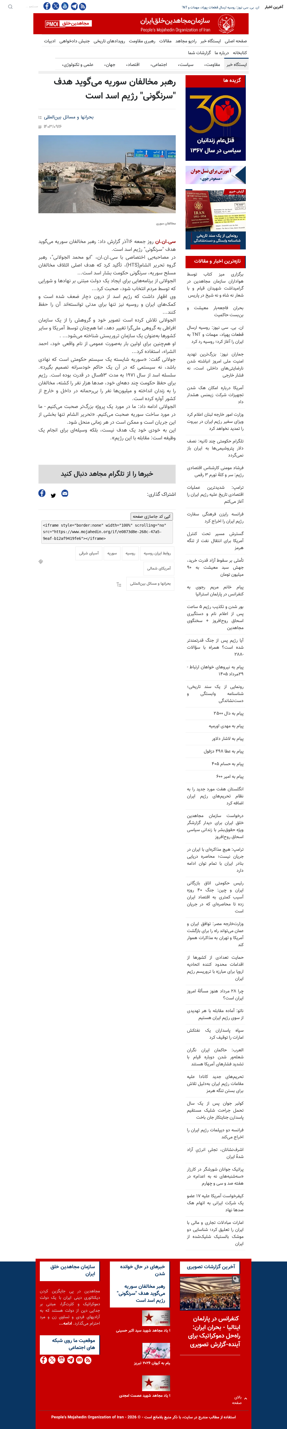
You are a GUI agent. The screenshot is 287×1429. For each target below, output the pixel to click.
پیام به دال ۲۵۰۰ (229, 713)
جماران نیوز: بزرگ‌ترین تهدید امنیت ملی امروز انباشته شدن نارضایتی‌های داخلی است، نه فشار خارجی (192, 7)
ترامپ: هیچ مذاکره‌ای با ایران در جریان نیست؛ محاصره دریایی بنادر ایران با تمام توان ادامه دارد (215, 860)
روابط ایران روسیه (157, 554)
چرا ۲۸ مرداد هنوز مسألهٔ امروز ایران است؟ (215, 995)
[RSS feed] (82, 6)
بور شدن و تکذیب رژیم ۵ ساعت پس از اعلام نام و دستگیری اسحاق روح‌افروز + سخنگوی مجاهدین (215, 618)
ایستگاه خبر (210, 41)
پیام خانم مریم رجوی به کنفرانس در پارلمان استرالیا (215, 591)
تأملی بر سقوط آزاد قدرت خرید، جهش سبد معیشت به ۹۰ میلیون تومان (215, 567)
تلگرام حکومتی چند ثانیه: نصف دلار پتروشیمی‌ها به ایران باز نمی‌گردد (215, 448)
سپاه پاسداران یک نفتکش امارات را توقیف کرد (215, 1034)
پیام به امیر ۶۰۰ (230, 776)
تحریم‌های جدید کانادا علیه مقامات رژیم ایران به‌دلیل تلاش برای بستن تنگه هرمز (215, 1084)
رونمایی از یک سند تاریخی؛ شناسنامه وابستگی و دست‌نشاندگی (215, 694)
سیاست (185, 64)
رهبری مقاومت (142, 41)
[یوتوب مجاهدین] (64, 6)
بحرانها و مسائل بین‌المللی (69, 117)
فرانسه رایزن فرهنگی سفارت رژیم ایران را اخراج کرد (215, 518)
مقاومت (212, 64)
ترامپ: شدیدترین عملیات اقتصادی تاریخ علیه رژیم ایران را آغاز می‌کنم (215, 494)
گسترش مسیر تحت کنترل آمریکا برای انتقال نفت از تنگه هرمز (215, 541)
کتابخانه (240, 53)
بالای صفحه (238, 1398)
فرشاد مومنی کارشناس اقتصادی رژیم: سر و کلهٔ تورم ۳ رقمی (215, 472)
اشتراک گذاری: (161, 495)
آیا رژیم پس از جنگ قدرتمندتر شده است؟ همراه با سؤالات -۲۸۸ (215, 647)
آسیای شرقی (89, 554)
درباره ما (222, 53)
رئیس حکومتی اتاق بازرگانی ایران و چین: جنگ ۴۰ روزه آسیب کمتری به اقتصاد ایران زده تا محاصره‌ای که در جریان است (215, 897)
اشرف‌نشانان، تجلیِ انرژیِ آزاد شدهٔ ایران (215, 1153)
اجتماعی (158, 64)
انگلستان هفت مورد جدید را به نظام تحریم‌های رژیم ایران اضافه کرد (215, 796)
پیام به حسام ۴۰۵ (228, 764)
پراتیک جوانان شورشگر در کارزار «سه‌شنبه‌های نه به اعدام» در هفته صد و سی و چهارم (215, 1176)
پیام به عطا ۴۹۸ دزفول (224, 751)
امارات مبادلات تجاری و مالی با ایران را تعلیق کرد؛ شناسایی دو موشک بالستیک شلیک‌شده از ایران (215, 1233)
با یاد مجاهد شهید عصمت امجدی (145, 1396)
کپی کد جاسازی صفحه (152, 516)
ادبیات (49, 41)
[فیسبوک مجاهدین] (47, 6)
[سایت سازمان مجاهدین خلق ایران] (141, 23)
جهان (109, 64)
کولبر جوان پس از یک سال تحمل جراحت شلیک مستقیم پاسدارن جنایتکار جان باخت (215, 1110)
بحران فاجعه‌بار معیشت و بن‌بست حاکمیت (215, 312)
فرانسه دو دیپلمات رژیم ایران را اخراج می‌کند (215, 1134)
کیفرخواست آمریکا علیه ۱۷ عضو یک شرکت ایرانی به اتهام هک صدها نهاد (215, 1203)
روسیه (130, 554)
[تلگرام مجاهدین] (74, 6)
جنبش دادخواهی (74, 41)
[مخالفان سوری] (107, 174)
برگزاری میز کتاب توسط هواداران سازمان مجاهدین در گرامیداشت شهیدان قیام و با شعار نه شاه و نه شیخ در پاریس (215, 285)
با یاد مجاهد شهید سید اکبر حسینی (144, 1331)
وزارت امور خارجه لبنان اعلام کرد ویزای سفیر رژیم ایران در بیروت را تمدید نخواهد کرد (215, 421)
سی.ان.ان (165, 242)
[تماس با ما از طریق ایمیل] (79, 1360)
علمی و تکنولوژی (77, 64)
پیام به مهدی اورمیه (226, 726)
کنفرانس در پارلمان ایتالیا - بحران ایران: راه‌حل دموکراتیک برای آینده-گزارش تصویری (214, 1332)
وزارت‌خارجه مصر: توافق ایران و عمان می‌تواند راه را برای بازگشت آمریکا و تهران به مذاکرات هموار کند (215, 935)
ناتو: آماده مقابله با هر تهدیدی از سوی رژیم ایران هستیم (215, 1015)
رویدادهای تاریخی (109, 41)
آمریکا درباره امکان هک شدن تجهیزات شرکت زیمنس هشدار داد (215, 395)
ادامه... (65, 1323)
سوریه (112, 554)
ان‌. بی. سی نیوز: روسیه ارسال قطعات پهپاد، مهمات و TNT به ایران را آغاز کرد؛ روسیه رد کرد (215, 334)
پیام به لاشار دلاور (228, 738)
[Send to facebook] (42, 493)
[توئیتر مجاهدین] (55, 6)
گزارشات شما (199, 53)
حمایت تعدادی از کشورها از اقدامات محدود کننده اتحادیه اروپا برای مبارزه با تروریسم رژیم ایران (215, 968)
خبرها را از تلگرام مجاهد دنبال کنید (107, 474)
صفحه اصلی (236, 41)
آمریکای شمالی (159, 569)
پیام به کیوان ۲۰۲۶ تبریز (153, 1363)
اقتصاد (133, 64)
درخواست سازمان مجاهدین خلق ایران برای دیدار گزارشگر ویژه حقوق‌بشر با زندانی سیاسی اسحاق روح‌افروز (215, 827)
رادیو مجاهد (185, 41)
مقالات (165, 41)
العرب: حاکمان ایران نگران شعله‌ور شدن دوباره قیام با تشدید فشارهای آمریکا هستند (215, 1057)
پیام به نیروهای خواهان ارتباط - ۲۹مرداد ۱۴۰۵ (215, 671)
